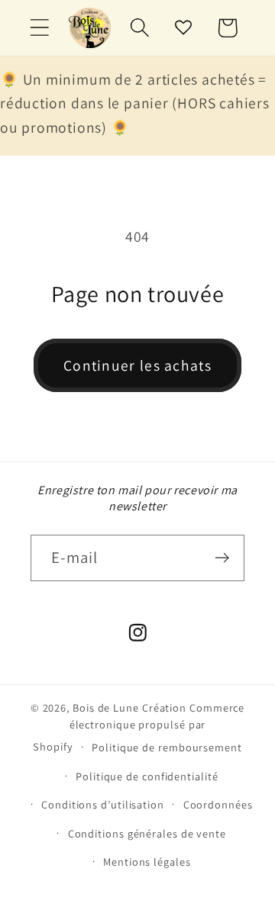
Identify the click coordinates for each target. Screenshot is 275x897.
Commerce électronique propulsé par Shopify (138, 727)
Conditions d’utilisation (102, 804)
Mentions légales (147, 861)
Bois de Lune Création (129, 707)
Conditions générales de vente (147, 833)
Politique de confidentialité (147, 776)
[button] (39, 28)
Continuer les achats (137, 365)
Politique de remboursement (167, 747)
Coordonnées (218, 804)
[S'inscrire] (222, 558)
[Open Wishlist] (183, 28)
